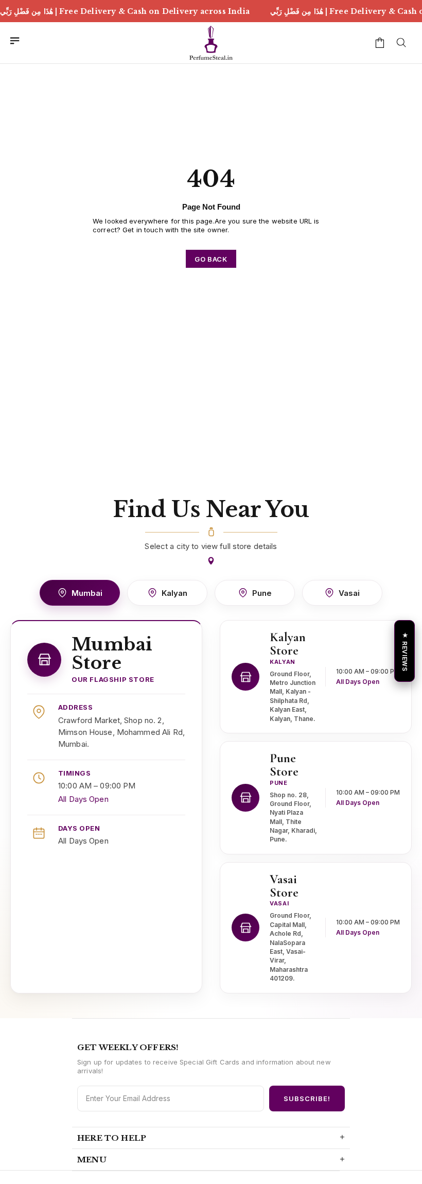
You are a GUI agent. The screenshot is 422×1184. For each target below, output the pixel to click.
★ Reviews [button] (405, 651)
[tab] (80, 593)
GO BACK (211, 259)
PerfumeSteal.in (211, 43)
